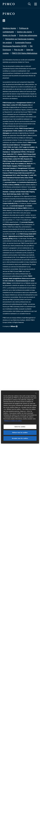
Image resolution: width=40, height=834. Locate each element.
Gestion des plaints (24, 32)
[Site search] (29, 4)
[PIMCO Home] (9, 4)
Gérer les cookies (20, 426)
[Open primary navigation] (35, 4)
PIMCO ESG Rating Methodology (24, 53)
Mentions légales (9, 28)
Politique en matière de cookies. (13, 420)
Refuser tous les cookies (20, 432)
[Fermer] (35, 393)
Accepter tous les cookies (20, 438)
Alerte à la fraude (9, 35)
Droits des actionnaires (28, 35)
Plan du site (18, 50)
